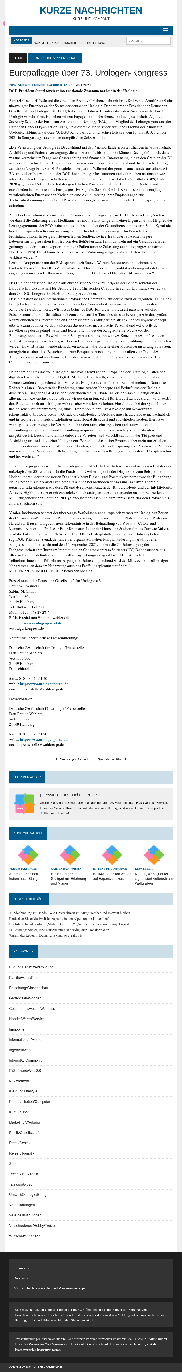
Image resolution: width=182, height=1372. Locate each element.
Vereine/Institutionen (25, 1215)
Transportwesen (21, 1184)
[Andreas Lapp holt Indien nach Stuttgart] (28, 862)
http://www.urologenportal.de (44, 683)
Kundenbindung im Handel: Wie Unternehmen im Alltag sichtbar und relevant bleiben (69, 912)
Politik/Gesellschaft (24, 1133)
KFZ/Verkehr (144, 869)
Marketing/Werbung (24, 1122)
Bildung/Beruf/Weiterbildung (31, 967)
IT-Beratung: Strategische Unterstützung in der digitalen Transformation (59, 929)
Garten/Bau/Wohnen (66, 869)
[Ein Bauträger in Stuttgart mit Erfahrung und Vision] (70, 862)
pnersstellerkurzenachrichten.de (44, 85)
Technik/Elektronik (23, 1174)
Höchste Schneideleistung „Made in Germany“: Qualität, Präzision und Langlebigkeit (69, 924)
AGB (89, 1320)
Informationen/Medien (26, 1039)
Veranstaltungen (23, 869)
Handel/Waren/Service (27, 1019)
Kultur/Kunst (18, 1112)
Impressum (22, 1268)
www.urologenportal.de (43, 623)
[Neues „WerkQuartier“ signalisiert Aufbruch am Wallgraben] (154, 862)
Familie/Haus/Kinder (25, 978)
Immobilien (17, 1029)
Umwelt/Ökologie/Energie (29, 1195)
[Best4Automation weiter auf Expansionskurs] (112, 862)
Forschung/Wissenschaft (28, 988)
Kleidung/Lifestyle (23, 1091)
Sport (13, 1163)
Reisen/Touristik (21, 1153)
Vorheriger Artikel (74, 758)
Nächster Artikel (109, 758)
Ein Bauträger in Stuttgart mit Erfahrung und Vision (68, 878)
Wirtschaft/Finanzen (24, 1236)
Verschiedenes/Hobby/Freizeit (33, 1226)
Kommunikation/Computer (29, 1102)
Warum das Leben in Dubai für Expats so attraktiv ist (46, 935)
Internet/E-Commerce (110, 869)
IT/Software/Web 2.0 (25, 1070)
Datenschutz (23, 1278)
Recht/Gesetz (19, 1143)
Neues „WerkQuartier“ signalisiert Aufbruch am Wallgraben (154, 878)
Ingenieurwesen (21, 1050)
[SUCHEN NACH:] (148, 40)
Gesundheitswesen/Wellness (32, 1009)
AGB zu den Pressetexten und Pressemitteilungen (50, 1288)
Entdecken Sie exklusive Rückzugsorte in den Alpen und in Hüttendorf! (59, 918)
